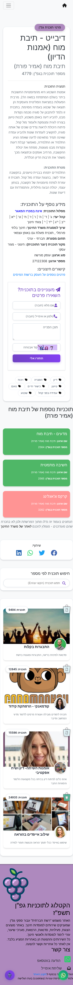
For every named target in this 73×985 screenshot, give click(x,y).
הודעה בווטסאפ (49, 961)
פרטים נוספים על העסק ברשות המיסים (39, 275)
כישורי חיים (34, 386)
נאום (14, 386)
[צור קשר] (63, 975)
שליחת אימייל (53, 968)
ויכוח (21, 379)
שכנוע (24, 392)
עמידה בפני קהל (48, 392)
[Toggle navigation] (8, 5)
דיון (55, 379)
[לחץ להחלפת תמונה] (47, 347)
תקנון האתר (40, 974)
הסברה (38, 379)
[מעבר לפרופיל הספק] (59, 644)
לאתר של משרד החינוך (16, 526)
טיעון (55, 386)
